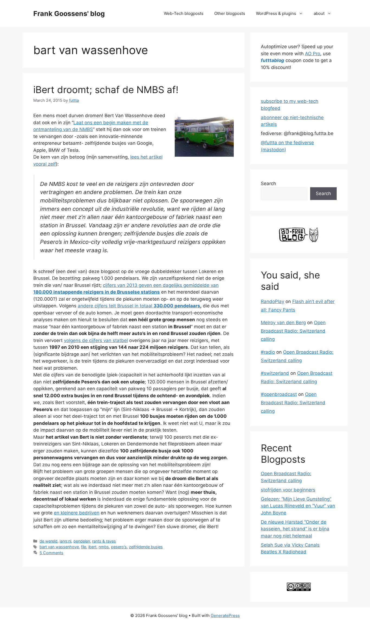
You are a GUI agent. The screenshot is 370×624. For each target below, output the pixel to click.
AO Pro (312, 53)
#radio (268, 352)
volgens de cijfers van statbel (96, 340)
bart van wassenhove (59, 546)
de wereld (48, 541)
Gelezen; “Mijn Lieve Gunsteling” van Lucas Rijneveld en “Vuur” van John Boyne (298, 505)
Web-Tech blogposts (183, 13)
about (319, 13)
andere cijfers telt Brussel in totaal (139, 305)
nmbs (104, 546)
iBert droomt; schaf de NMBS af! (105, 89)
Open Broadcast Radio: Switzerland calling (293, 331)
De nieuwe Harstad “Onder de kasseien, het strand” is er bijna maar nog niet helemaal (295, 528)
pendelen (81, 541)
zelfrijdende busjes (146, 546)
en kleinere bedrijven (76, 512)
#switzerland (275, 373)
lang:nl (65, 541)
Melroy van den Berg (283, 322)
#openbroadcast (279, 394)
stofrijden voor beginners (288, 489)
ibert (92, 546)
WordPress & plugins (276, 13)
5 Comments (51, 552)
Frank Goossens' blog (69, 13)
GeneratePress (225, 615)
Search (268, 183)
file (83, 546)
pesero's (119, 546)
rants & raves (104, 541)
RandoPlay (272, 301)
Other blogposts (229, 13)
